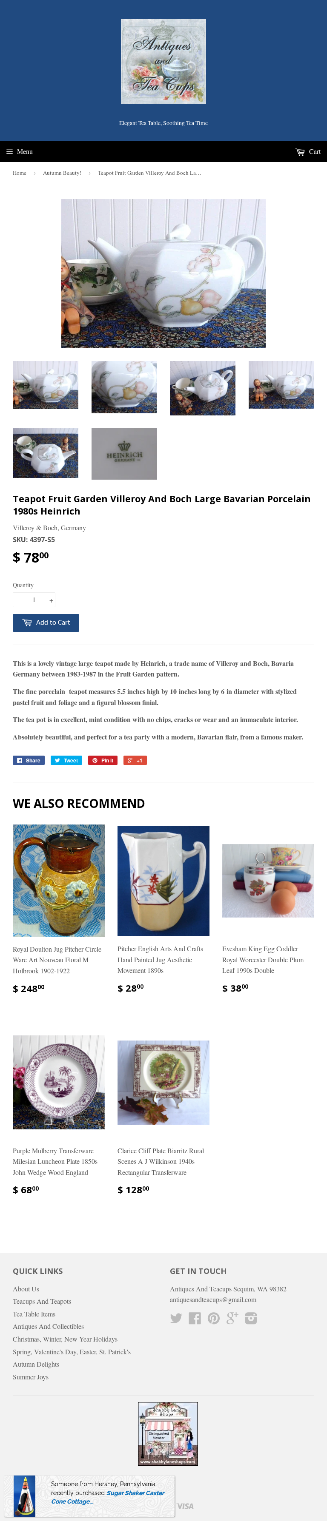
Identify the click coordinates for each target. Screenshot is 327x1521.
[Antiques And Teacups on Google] (232, 1320)
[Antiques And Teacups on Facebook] (195, 1320)
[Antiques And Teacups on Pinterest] (213, 1320)
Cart (314, 151)
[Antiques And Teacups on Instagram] (251, 1320)
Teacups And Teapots (42, 1300)
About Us (26, 1288)
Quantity (23, 585)
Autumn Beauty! (62, 172)
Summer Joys (31, 1376)
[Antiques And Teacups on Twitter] (176, 1320)
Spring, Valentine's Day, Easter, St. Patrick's (72, 1351)
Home (19, 172)
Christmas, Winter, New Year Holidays (65, 1338)
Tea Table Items (34, 1313)
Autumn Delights (36, 1363)
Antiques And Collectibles (48, 1326)
